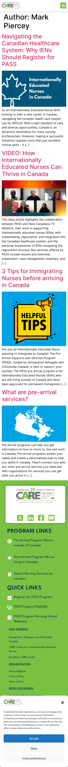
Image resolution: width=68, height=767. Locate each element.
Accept (34, 738)
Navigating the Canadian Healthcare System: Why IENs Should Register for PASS (30, 50)
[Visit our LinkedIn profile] (30, 517)
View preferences (34, 758)
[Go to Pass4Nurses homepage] (11, 5)
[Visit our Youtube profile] (51, 517)
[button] (62, 702)
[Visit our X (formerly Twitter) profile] (20, 517)
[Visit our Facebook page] (41, 517)
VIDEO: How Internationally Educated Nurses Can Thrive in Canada (32, 163)
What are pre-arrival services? (29, 396)
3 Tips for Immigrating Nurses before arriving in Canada (32, 278)
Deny (34, 748)
